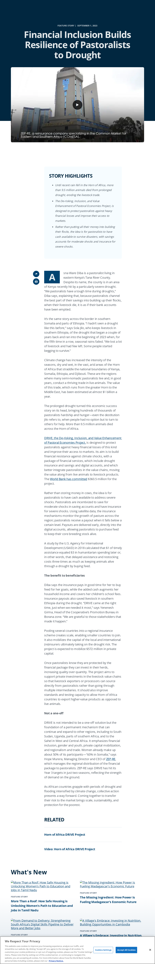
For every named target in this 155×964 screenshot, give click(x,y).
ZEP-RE (110, 759)
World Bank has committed (68, 479)
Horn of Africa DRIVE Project (64, 834)
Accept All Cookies (126, 950)
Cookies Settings (103, 950)
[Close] (150, 949)
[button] (36, 281)
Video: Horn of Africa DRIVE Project (69, 849)
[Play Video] (77, 105)
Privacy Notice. (56, 960)
